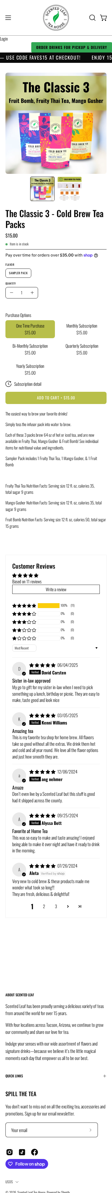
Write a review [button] (56, 589)
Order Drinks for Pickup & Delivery (71, 47)
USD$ (9, 1181)
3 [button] (56, 906)
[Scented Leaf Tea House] (56, 17)
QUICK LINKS (14, 1075)
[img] (42, 665)
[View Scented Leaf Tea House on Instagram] (9, 1152)
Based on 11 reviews (27, 581)
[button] (92, 17)
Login (4, 38)
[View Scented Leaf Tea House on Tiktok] (22, 1152)
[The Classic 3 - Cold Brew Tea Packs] (42, 189)
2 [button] (44, 906)
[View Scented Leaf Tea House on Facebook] (34, 1152)
